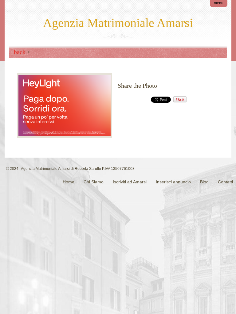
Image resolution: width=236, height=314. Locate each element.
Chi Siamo (94, 181)
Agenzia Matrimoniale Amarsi (118, 23)
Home (68, 181)
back (20, 51)
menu (218, 3)
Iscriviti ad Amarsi (130, 181)
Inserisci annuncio (173, 181)
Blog (204, 181)
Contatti (225, 181)
